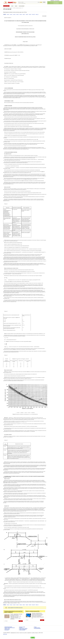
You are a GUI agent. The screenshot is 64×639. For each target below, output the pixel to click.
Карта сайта (5, 634)
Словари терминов (37, 627)
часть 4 (14, 14)
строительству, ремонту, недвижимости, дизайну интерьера (29, 632)
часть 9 (30, 14)
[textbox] (30, 2)
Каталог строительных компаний (10, 627)
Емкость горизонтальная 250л (32, 611)
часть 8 (27, 14)
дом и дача (15, 3)
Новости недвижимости (23, 629)
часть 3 (11, 14)
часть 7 (24, 14)
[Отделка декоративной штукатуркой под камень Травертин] (7, 618)
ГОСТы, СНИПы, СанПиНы (23, 628)
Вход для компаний (57, 0)
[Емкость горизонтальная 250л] (28, 617)
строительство (9, 3)
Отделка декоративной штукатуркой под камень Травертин (13, 612)
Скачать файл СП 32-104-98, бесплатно (15, 607)
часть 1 (4, 14)
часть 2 (8, 14)
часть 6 (21, 14)
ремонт (12, 3)
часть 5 (17, 14)
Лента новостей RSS (37, 628)
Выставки (20, 627)
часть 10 (33, 14)
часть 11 (37, 14)
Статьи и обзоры (7, 629)
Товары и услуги (7, 628)
